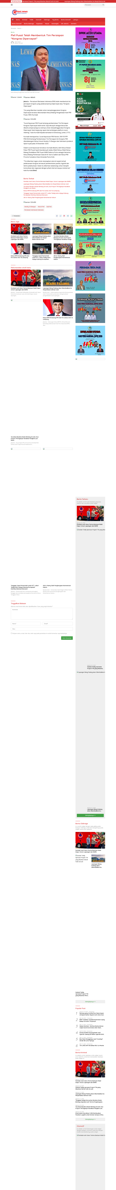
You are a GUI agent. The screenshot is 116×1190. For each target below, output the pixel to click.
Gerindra (73, 23)
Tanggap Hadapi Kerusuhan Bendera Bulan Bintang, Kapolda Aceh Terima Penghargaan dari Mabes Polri (88, 1101)
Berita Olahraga (29, 23)
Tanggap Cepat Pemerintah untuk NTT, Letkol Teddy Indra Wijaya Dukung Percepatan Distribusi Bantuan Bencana (46, 194)
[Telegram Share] (67, 216)
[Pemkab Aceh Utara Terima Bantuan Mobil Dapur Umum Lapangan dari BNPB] (20, 229)
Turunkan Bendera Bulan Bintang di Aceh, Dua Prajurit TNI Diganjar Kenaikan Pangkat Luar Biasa (47, 187)
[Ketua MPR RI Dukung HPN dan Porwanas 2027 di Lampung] (20, 248)
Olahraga (47, 20)
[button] (103, 4)
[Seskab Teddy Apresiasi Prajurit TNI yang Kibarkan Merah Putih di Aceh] (82, 923)
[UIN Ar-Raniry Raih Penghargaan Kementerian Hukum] (63, 248)
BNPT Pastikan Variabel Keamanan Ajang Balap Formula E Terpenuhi (92, 1020)
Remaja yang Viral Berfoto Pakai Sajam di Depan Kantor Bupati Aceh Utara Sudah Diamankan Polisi (92, 1014)
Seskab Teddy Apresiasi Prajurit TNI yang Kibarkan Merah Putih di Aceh (95, 667)
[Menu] (12, 4)
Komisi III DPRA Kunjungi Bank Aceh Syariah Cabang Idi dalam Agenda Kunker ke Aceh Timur (92, 1033)
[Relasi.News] (20, 12)
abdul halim (18, 42)
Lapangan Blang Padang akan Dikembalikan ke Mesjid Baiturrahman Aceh (49, 1)
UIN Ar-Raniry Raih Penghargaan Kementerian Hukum (40, 197)
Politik (31, 20)
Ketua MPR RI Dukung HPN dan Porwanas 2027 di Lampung (41, 191)
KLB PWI (49, 206)
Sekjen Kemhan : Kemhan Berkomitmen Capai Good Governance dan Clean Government (91, 1027)
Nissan (47, 23)
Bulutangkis (55, 23)
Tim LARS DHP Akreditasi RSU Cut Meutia (92, 1045)
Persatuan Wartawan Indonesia (34, 210)
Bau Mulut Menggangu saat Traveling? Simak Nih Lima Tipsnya (91, 1040)
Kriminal (24, 20)
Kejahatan (39, 23)
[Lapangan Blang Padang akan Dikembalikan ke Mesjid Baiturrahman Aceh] (41, 229)
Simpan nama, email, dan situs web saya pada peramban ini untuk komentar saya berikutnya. (39, 633)
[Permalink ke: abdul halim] (12, 42)
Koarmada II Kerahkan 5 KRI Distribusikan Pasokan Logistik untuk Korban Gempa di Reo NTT (89, 1114)
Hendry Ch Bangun (30, 206)
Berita (18, 20)
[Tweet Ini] (60, 216)
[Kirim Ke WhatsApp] (71, 216)
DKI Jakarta (64, 23)
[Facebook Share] (57, 216)
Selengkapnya (89, 815)
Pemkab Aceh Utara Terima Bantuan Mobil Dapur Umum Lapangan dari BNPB (47, 181)
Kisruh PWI (41, 206)
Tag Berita (55, 20)
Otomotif (38, 20)
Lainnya (75, 20)
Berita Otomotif (66, 20)
